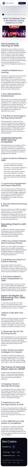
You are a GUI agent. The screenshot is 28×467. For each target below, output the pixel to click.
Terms (14, 462)
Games (24, 14)
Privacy (9, 462)
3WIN (2, 55)
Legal (18, 462)
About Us (5, 462)
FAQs (18, 452)
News (13, 452)
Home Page (6, 452)
